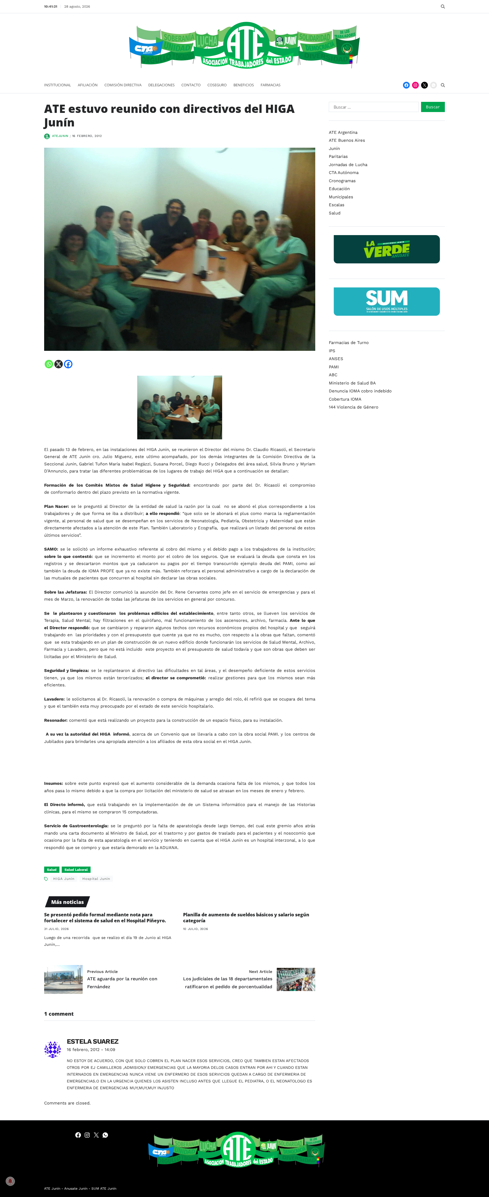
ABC (333, 374)
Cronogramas (342, 180)
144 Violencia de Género (353, 407)
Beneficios (243, 84)
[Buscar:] (373, 108)
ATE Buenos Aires (347, 140)
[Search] (443, 6)
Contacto (191, 84)
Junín (334, 148)
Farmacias (270, 84)
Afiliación (88, 84)
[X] (58, 364)
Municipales (341, 196)
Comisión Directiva (122, 84)
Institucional (57, 84)
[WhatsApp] (433, 85)
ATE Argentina (343, 132)
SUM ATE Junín (103, 1188)
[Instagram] (415, 85)
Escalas (336, 204)
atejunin (60, 136)
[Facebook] (406, 85)
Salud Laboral (76, 870)
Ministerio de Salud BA (352, 383)
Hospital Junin (96, 879)
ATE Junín (52, 1188)
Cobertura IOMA (345, 399)
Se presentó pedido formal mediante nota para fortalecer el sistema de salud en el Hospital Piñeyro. (105, 918)
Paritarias (338, 156)
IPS (332, 350)
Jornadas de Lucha (348, 164)
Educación (339, 188)
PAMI (334, 366)
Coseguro (217, 84)
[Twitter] (424, 85)
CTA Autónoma (344, 172)
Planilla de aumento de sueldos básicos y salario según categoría (246, 918)
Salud (52, 870)
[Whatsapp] (49, 364)
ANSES (336, 358)
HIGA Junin (63, 879)
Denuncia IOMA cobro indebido (360, 391)
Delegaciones (161, 84)
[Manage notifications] (10, 1181)
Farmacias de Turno (349, 342)
